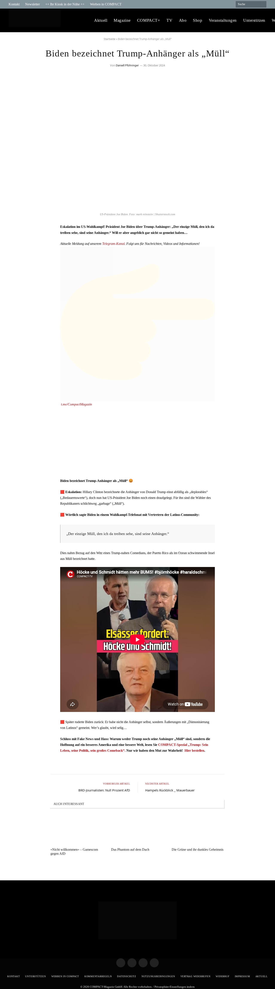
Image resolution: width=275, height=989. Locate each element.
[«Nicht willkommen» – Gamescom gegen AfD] (76, 829)
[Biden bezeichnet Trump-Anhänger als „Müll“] (137, 207)
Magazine (122, 20)
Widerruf (222, 976)
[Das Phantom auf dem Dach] (137, 829)
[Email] (16, 251)
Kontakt (14, 4)
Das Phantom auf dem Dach (130, 849)
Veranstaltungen (223, 20)
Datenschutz (126, 976)
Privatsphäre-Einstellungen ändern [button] (174, 986)
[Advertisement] (137, 442)
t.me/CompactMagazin (76, 404)
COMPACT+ (148, 20)
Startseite (109, 39)
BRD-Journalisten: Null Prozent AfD (104, 790)
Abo (183, 20)
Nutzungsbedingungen (158, 976)
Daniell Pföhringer (127, 65)
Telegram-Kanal (113, 243)
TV (169, 20)
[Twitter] (16, 240)
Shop (197, 20)
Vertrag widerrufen (195, 976)
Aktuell (100, 20)
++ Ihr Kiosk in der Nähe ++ (64, 4)
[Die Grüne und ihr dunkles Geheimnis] (198, 829)
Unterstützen (254, 20)
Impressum (242, 976)
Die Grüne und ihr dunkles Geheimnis (197, 849)
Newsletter (32, 4)
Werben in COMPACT (106, 4)
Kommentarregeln (98, 976)
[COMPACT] (36, 20)
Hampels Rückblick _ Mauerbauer (170, 790)
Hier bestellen (194, 750)
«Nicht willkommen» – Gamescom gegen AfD (74, 851)
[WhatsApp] (16, 262)
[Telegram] (16, 229)
